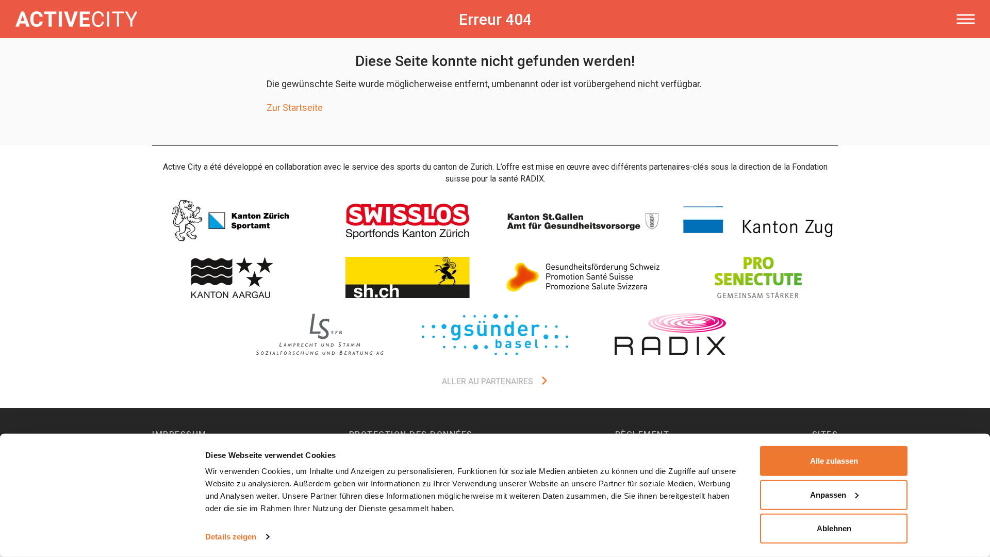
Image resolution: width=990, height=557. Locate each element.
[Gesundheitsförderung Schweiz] (583, 277)
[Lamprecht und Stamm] (320, 334)
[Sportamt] (232, 220)
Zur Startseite (295, 107)
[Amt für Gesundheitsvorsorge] (583, 220)
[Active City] (213, 19)
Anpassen (828, 494)
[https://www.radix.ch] (670, 334)
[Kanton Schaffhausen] (407, 277)
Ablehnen (834, 528)
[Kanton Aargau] (232, 277)
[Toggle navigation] (965, 19)
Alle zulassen (834, 460)
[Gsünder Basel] (495, 334)
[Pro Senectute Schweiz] (758, 277)
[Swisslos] (407, 220)
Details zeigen (230, 536)
